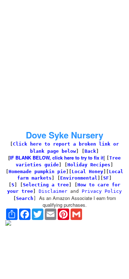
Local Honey (87, 171)
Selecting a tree (46, 184)
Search (24, 198)
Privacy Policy (102, 191)
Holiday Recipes (88, 164)
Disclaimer (53, 191)
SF (106, 178)
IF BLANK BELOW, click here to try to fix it (57, 157)
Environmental (78, 178)
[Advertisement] (64, 64)
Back (90, 151)
